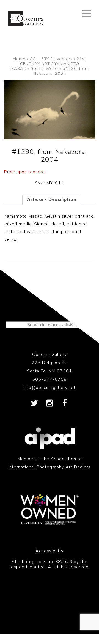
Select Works (45, 68)
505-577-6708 (49, 379)
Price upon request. (25, 172)
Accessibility (49, 551)
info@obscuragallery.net (49, 388)
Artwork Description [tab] (51, 199)
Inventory (63, 59)
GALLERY (39, 59)
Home (19, 59)
